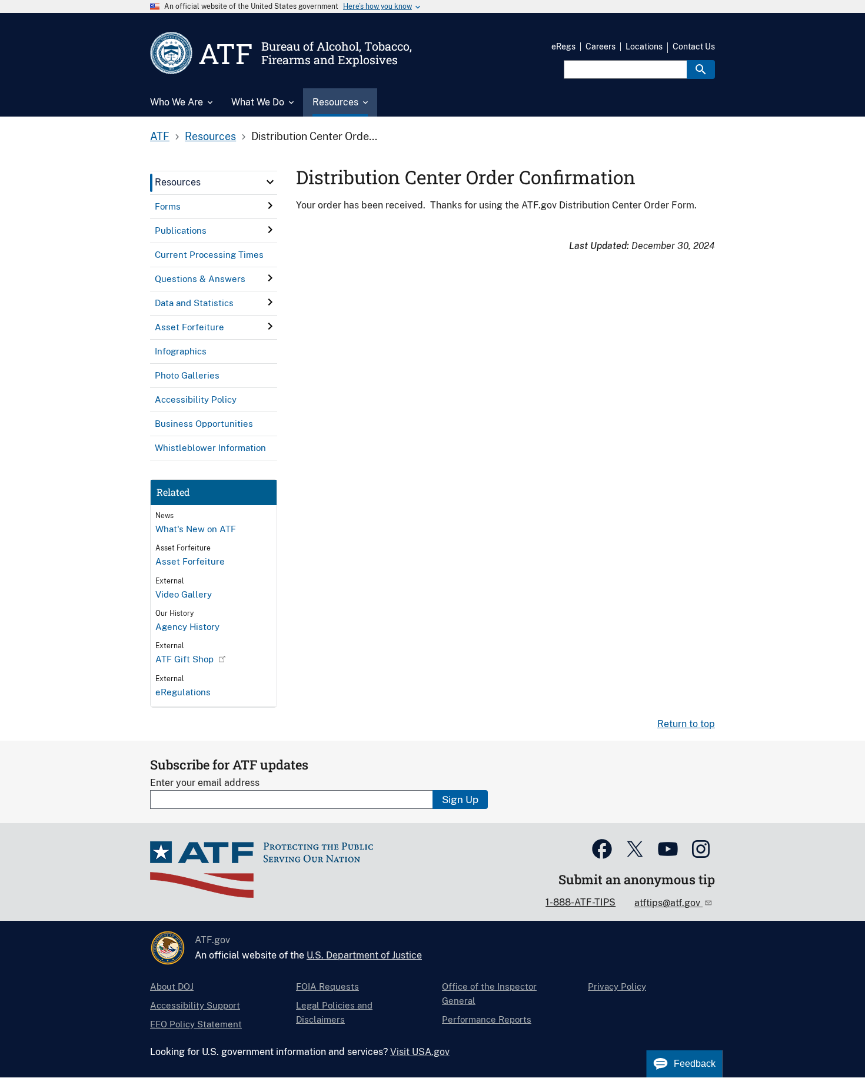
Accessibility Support (195, 1005)
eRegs (563, 46)
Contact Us (694, 46)
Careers (600, 46)
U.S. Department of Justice (364, 955)
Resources (210, 136)
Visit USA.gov (420, 1051)
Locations (644, 46)
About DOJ (172, 986)
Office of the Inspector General (489, 993)
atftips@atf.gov (668, 902)
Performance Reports (486, 1019)
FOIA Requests (327, 986)
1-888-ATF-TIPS (580, 902)
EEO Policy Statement (196, 1024)
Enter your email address (205, 782)
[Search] (701, 69)
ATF (159, 136)
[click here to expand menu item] (270, 182)
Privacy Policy (617, 986)
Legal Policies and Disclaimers (334, 1012)
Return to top (686, 723)
